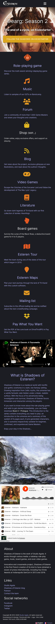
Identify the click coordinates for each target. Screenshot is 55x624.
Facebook (8, 603)
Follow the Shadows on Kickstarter (27, 39)
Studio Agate (9, 585)
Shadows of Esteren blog (14, 588)
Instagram (8, 606)
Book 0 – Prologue (20, 411)
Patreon (7, 591)
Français (49, 623)
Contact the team (11, 593)
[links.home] (10, 3)
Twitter (7, 608)
